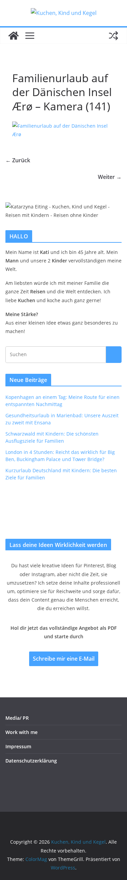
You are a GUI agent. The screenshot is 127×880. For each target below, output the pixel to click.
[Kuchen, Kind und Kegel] (13, 36)
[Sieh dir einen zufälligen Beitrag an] (113, 36)
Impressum (18, 746)
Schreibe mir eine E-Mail (63, 658)
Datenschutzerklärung (31, 760)
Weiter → (110, 177)
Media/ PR (17, 718)
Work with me (21, 732)
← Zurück (17, 160)
